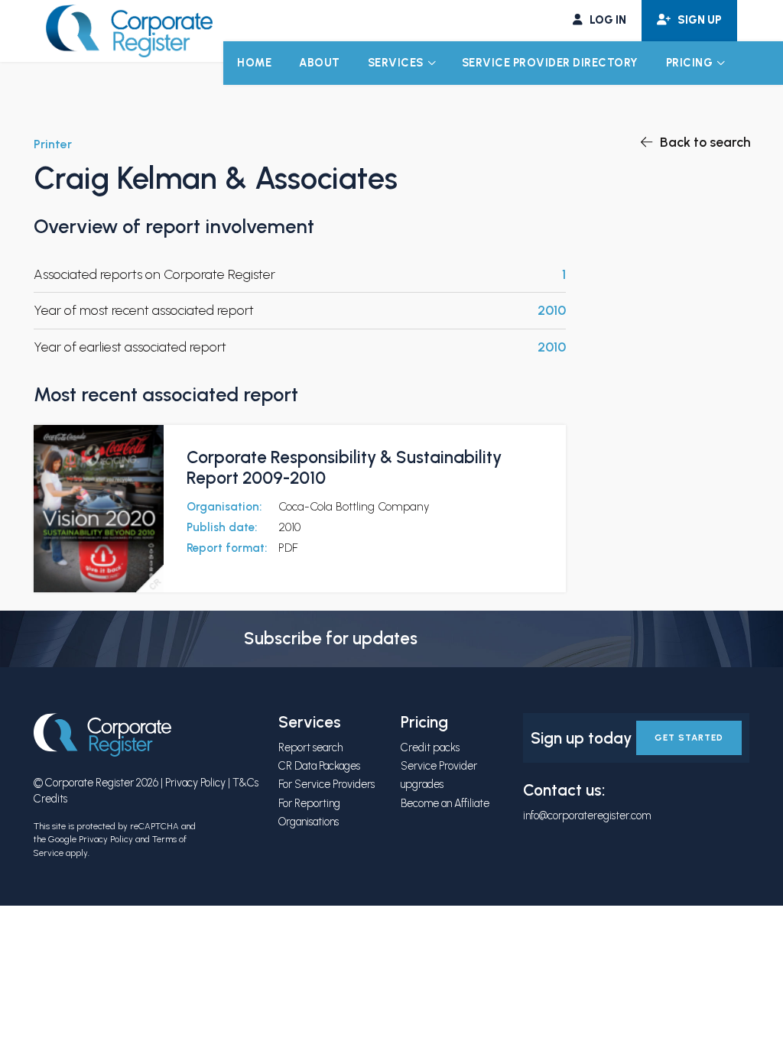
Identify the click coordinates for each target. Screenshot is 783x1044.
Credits (50, 799)
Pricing (689, 63)
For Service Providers (326, 784)
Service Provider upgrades (439, 775)
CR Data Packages (319, 766)
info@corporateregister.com (587, 815)
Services (396, 63)
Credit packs (430, 747)
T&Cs (245, 782)
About (319, 63)
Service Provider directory (550, 63)
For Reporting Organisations (309, 812)
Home (254, 63)
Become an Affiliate (445, 803)
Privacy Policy (195, 782)
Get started (689, 737)
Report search (310, 747)
